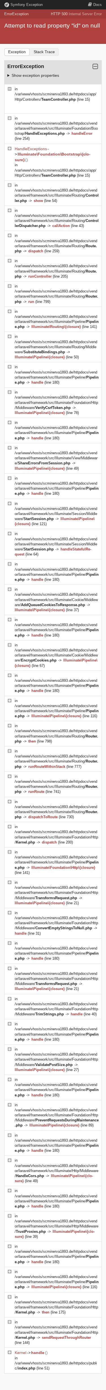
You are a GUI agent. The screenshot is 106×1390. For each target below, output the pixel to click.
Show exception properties (35, 75)
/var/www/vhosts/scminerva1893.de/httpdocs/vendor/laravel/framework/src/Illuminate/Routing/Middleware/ (56, 347)
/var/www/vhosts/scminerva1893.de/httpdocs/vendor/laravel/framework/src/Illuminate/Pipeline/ (57, 321)
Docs (97, 5)
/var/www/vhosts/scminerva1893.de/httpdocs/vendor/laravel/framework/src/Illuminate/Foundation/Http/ (56, 837)
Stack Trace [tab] (44, 52)
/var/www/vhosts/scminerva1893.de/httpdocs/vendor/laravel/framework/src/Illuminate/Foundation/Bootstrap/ (56, 128)
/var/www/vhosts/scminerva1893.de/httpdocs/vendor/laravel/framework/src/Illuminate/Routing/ (57, 195)
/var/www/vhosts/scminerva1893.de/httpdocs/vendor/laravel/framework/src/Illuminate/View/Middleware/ (56, 458)
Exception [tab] (17, 52)
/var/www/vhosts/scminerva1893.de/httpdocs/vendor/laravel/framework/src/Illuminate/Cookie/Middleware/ (56, 599)
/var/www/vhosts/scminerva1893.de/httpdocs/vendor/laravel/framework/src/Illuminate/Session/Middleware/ (56, 514)
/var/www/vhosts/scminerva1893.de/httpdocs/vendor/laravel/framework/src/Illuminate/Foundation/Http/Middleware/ (56, 402)
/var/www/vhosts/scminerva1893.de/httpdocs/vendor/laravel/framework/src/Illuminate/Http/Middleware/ (56, 1171)
